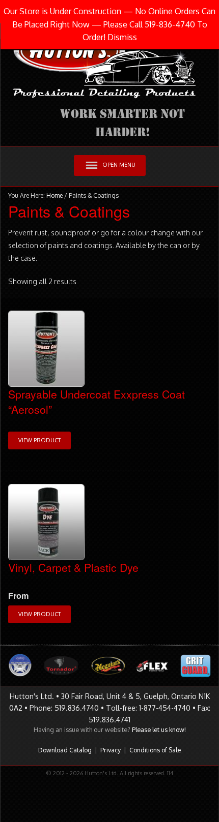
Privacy (110, 750)
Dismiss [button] (122, 37)
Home (54, 195)
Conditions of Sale (155, 750)
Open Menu (118, 164)
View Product (39, 440)
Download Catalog (65, 750)
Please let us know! (159, 729)
